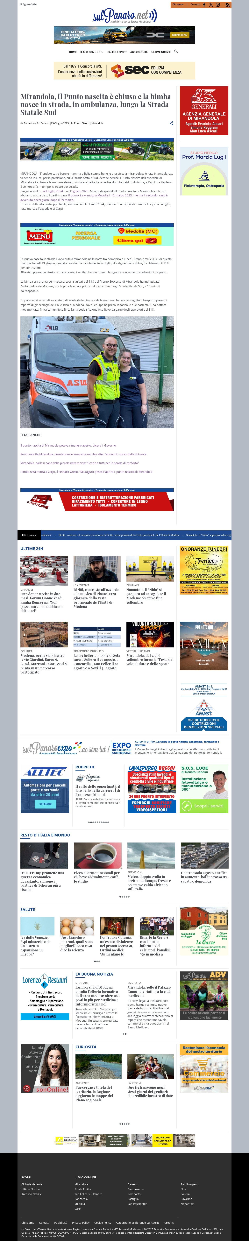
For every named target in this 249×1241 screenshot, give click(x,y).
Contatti (195, 4)
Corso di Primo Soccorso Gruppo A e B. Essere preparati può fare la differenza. (180, 743)
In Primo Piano (79, 123)
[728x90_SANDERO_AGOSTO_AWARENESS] (124, 43)
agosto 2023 (80, 191)
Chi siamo (178, 4)
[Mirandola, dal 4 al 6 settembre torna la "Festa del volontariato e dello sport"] (150, 634)
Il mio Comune (90, 52)
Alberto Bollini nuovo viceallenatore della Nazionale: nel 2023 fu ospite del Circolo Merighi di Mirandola (96, 995)
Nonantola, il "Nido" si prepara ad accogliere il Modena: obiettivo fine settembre (191, 535)
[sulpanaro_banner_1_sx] (204, 1018)
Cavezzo (133, 1184)
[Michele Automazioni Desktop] (124, 71)
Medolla (80, 1204)
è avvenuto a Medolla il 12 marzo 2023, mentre (112, 195)
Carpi (78, 1208)
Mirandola (97, 123)
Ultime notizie (161, 52)
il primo (74, 195)
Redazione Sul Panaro (36, 123)
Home (73, 52)
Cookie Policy (102, 1222)
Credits (169, 1222)
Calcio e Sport (117, 52)
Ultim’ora (29, 535)
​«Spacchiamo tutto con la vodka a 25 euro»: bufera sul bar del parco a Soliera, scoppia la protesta (150, 1093)
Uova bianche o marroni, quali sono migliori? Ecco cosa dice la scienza (76, 943)
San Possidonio (137, 1204)
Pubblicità (60, 1222)
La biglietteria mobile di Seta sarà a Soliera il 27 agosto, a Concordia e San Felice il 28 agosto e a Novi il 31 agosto (97, 661)
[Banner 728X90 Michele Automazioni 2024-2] (97, 511)
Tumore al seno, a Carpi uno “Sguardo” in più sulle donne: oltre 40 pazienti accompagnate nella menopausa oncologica (148, 995)
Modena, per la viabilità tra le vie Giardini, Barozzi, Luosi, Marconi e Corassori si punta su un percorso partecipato (44, 663)
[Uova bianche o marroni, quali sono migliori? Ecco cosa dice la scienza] (77, 926)
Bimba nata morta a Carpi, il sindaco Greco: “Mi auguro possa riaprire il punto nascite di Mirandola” (86, 472)
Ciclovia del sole (31, 1184)
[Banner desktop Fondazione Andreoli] (97, 160)
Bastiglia (133, 1199)
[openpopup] (228, 52)
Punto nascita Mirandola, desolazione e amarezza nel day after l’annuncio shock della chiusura (83, 454)
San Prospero (189, 1184)
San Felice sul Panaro (88, 1194)
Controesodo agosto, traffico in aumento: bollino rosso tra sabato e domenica (204, 877)
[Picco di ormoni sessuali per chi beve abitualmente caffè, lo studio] (98, 855)
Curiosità (85, 1046)
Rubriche (85, 767)
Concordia (81, 1199)
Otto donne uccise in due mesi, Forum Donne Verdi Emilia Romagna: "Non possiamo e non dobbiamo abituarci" (41, 602)
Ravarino (186, 1199)
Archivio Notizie (31, 1194)
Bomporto (134, 1194)
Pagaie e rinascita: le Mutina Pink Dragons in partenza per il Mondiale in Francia (97, 1093)
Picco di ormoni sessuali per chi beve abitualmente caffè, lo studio (97, 877)
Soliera (185, 1194)
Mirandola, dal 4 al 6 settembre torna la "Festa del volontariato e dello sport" (150, 659)
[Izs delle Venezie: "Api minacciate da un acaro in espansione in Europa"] (37, 926)
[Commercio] (204, 1090)
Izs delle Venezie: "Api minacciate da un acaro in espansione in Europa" (35, 945)
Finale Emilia (83, 1189)
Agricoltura (139, 52)
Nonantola (187, 1204)
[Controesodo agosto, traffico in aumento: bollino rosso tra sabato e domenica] (205, 855)
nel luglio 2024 (53, 191)
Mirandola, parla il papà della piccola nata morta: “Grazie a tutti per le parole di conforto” (79, 463)
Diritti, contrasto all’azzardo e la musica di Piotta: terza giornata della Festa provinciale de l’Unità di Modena (80, 535)
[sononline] (45, 1090)
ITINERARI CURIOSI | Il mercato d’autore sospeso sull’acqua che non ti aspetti (97, 790)
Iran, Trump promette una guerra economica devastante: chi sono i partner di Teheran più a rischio (42, 881)
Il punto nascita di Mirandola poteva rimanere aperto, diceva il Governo (68, 445)
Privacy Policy (80, 1222)
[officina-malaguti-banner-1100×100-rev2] (124, 1140)
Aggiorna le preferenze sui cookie (138, 1222)
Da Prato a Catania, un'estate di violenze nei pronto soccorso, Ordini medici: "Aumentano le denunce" (116, 945)
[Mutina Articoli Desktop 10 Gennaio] (97, 246)
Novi (184, 1189)
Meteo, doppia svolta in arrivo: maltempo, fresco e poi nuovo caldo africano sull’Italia (149, 883)
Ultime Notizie (30, 1189)
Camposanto (136, 1189)
